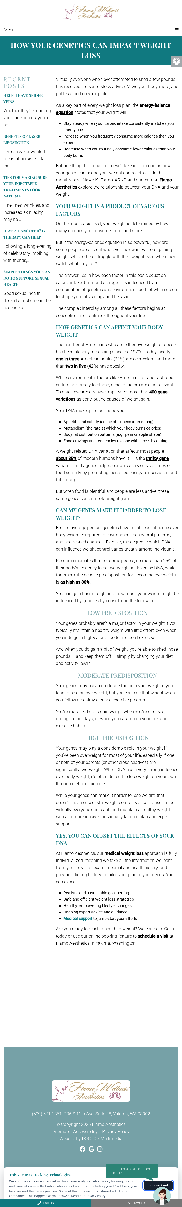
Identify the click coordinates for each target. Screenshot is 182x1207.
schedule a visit (153, 936)
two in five (76, 366)
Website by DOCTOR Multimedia (91, 1138)
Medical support (77, 918)
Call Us (48, 1203)
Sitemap (61, 1131)
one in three (67, 359)
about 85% (66, 458)
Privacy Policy (115, 1131)
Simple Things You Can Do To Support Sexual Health (26, 278)
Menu (9, 30)
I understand (158, 1185)
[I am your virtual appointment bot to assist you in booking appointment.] (162, 1196)
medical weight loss (124, 853)
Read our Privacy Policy (88, 1196)
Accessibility (85, 1131)
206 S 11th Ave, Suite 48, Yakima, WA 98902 (107, 1114)
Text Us (139, 1203)
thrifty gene (157, 458)
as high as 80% (75, 582)
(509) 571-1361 (47, 1114)
